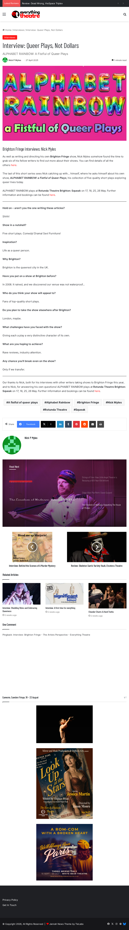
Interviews (18, 30)
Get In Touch (9, 905)
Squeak (80, 409)
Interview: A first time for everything (60, 607)
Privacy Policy (10, 900)
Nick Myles (115, 402)
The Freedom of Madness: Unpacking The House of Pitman (42, 494)
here (13, 165)
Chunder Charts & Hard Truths (101, 611)
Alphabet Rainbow (58, 402)
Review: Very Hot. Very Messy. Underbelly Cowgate (49, 3)
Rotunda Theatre (56, 409)
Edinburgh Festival (20, 480)
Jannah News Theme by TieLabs (66, 924)
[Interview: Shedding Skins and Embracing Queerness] (21, 593)
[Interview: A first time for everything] (64, 593)
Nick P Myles (15, 60)
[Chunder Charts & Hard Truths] (107, 595)
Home (8, 30)
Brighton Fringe (89, 402)
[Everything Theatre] (26, 14)
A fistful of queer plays (23, 402)
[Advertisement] (64, 667)
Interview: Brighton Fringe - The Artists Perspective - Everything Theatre (51, 634)
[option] (64, 493)
